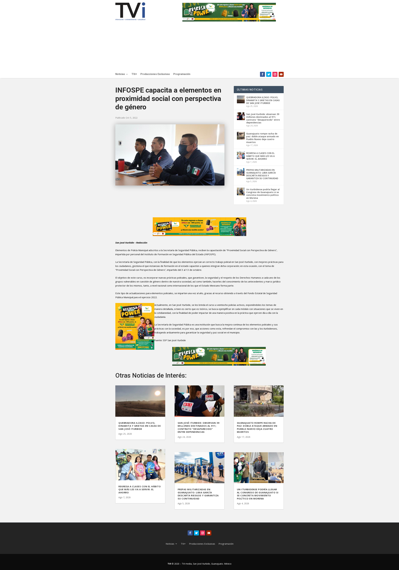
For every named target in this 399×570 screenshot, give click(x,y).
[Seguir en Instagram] (274, 74)
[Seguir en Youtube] (281, 74)
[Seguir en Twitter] (268, 74)
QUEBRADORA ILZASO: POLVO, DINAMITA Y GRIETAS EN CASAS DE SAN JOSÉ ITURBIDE (263, 100)
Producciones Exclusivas (155, 74)
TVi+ (134, 74)
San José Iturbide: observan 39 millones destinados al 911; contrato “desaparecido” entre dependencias (263, 118)
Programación (181, 74)
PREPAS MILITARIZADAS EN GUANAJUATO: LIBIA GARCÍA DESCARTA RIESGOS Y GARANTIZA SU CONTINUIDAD (262, 174)
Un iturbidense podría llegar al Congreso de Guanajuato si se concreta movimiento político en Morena (263, 193)
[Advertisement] (199, 48)
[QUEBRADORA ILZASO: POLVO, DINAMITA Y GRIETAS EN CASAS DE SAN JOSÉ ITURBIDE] (241, 99)
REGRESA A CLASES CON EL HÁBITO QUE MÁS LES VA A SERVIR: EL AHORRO (260, 156)
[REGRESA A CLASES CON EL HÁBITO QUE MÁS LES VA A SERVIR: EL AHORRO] (241, 155)
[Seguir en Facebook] (262, 74)
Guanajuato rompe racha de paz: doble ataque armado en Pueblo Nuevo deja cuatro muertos (262, 138)
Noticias (120, 74)
